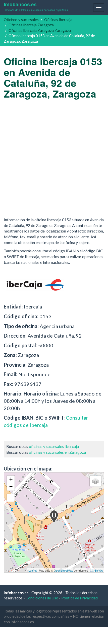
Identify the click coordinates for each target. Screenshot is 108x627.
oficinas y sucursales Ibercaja (54, 446)
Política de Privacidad (79, 598)
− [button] (11, 487)
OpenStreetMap (63, 570)
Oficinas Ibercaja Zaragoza (31, 25)
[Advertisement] (54, 158)
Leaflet (32, 570)
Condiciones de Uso (42, 598)
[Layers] (95, 481)
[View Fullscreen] (11, 498)
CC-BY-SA (96, 570)
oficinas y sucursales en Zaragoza (57, 452)
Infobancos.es (36, 6)
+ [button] (11, 479)
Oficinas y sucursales (21, 19)
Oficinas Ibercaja (58, 19)
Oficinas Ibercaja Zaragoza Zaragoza (40, 30)
